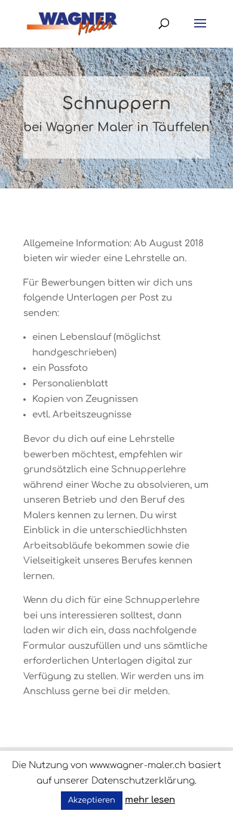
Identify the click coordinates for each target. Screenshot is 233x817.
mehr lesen (150, 800)
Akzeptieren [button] (91, 800)
